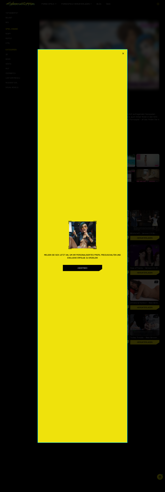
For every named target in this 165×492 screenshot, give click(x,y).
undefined (82, 268)
